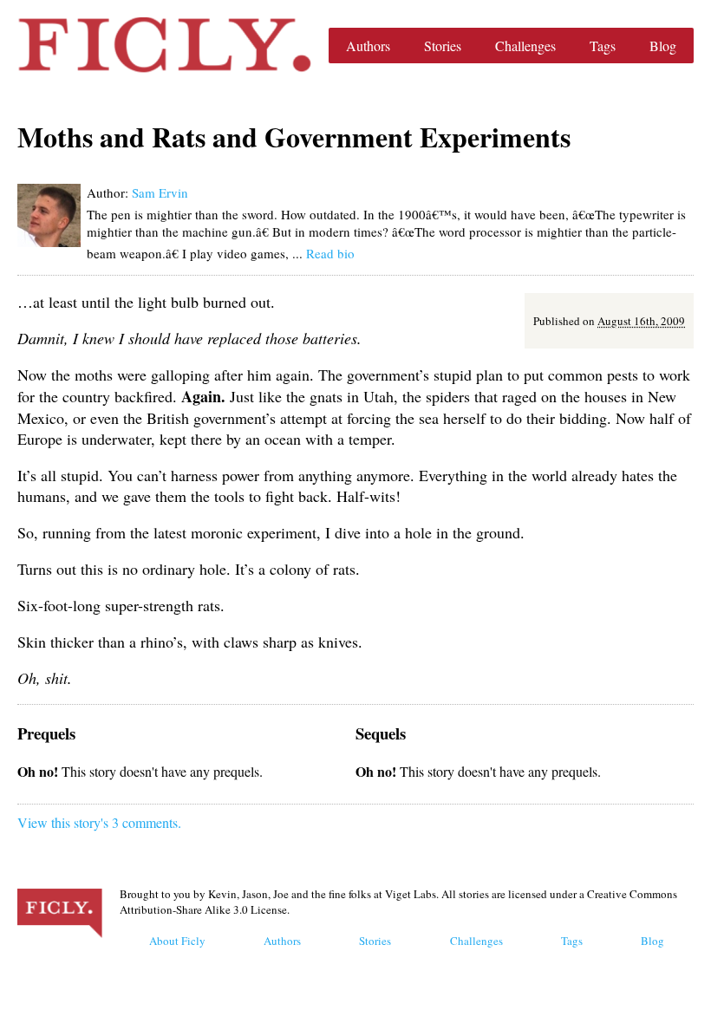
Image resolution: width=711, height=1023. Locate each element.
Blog (662, 45)
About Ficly (177, 940)
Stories (442, 45)
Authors (368, 45)
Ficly (164, 45)
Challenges (525, 45)
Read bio (330, 253)
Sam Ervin (160, 192)
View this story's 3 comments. (99, 822)
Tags (603, 45)
